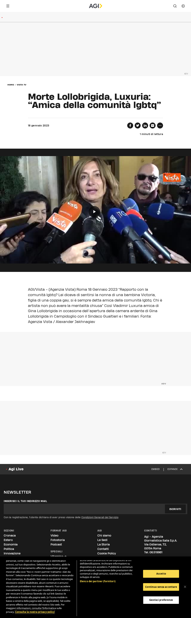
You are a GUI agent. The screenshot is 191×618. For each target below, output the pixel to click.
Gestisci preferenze (161, 600)
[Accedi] (183, 6)
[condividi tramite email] (153, 125)
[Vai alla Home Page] (95, 6)
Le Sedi (102, 540)
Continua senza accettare (161, 587)
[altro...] (160, 125)
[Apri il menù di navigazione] (8, 6)
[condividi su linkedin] (145, 125)
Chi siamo (104, 535)
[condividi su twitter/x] (138, 125)
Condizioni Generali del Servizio (99, 517)
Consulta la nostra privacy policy (34, 612)
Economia (11, 544)
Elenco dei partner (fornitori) (97, 581)
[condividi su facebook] (130, 125)
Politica (9, 549)
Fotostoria (58, 540)
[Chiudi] (185, 587)
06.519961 (155, 552)
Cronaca (10, 535)
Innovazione (12, 553)
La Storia (103, 544)
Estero (8, 540)
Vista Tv (21, 84)
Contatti (103, 549)
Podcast (56, 544)
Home (10, 84)
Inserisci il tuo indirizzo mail (25, 501)
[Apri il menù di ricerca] (175, 6)
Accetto (161, 573)
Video (54, 535)
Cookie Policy (106, 553)
